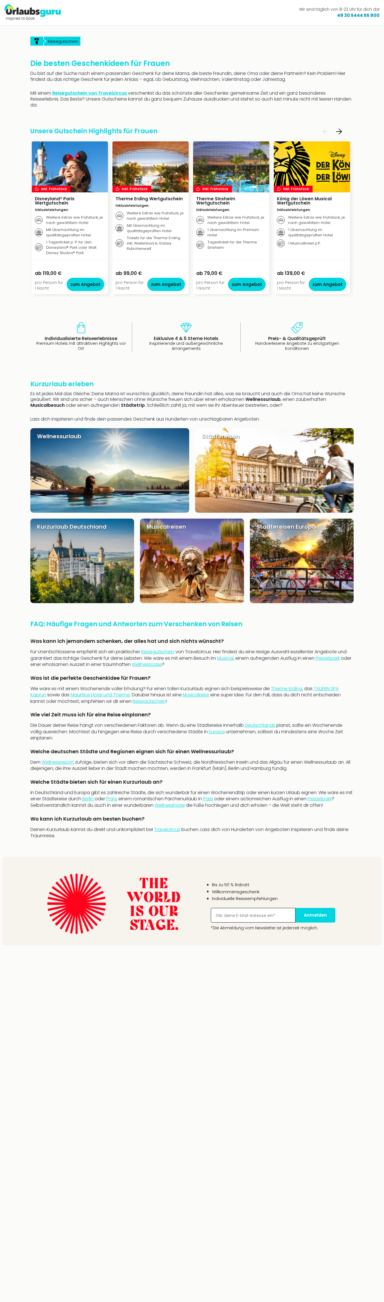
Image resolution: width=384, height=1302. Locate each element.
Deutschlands (260, 725)
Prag (111, 799)
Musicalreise (196, 695)
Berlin (88, 799)
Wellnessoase (147, 664)
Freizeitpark (328, 658)
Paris (208, 799)
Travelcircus (167, 829)
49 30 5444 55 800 (358, 15)
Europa (217, 731)
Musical (225, 658)
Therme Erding (286, 688)
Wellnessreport (58, 762)
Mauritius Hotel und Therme (100, 695)
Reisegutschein (157, 651)
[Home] (36, 41)
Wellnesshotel (170, 805)
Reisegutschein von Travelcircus (89, 93)
